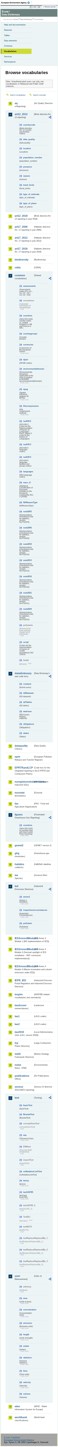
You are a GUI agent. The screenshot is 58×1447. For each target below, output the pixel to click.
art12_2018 (21, 216)
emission (27, 1323)
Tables (7, 35)
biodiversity (21, 259)
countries (27, 315)
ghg (17, 853)
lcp (16, 1043)
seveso (19, 1086)
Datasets (8, 30)
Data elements (10, 40)
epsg (25, 389)
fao (16, 803)
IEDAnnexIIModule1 (24, 938)
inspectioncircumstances (28, 910)
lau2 (17, 1024)
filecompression (28, 406)
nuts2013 (27, 560)
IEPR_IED (20, 980)
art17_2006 (21, 226)
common (20, 275)
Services (8, 56)
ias (16, 875)
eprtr (17, 756)
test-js (26, 1180)
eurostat (19, 792)
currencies (28, 344)
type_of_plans (28, 203)
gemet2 (19, 845)
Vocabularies (10, 51)
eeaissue (27, 711)
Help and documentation (15, 25)
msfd (18, 1054)
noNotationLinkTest (28, 1171)
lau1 (17, 1016)
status (26, 733)
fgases (19, 814)
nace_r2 (27, 482)
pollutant (27, 923)
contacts (27, 684)
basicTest (27, 1105)
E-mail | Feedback (12, 1437)
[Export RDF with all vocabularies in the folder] (50, 117)
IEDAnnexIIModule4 (24, 966)
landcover (20, 1005)
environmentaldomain (28, 369)
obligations (28, 724)
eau (25, 1135)
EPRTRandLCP (24, 767)
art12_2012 (21, 114)
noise (18, 1065)
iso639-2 (27, 421)
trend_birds (28, 185)
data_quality (28, 139)
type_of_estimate (28, 194)
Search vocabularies (18, 95)
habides (19, 864)
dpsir (25, 359)
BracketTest (28, 1114)
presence (27, 167)
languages (28, 471)
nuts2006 (27, 528)
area (25, 1298)
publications (22, 1076)
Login (34, 7)
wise (17, 1406)
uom (17, 1276)
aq (16, 103)
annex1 (26, 897)
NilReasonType (28, 502)
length (26, 1334)
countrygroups (28, 334)
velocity (27, 1382)
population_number (28, 157)
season (26, 176)
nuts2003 (27, 511)
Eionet (15, 19)
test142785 (28, 1192)
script (26, 642)
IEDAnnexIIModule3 (24, 949)
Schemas (8, 46)
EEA (16, 2)
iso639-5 (27, 457)
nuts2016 (27, 576)
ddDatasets (28, 693)
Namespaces (10, 62)
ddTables (27, 702)
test (17, 1097)
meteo (26, 1346)
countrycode (28, 125)
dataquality (21, 745)
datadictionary (23, 673)
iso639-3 (27, 444)
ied (16, 886)
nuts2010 (27, 544)
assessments (28, 286)
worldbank (21, 1417)
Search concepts (39, 95)
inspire (19, 994)
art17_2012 (21, 237)
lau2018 (19, 1032)
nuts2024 (27, 609)
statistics (27, 1357)
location (27, 148)
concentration (28, 1310)
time (25, 1371)
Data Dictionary (26, 19)
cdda (18, 267)
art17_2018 (21, 248)
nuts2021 (27, 593)
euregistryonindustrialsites (24, 781)
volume (26, 1394)
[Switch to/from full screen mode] (39, 6)
